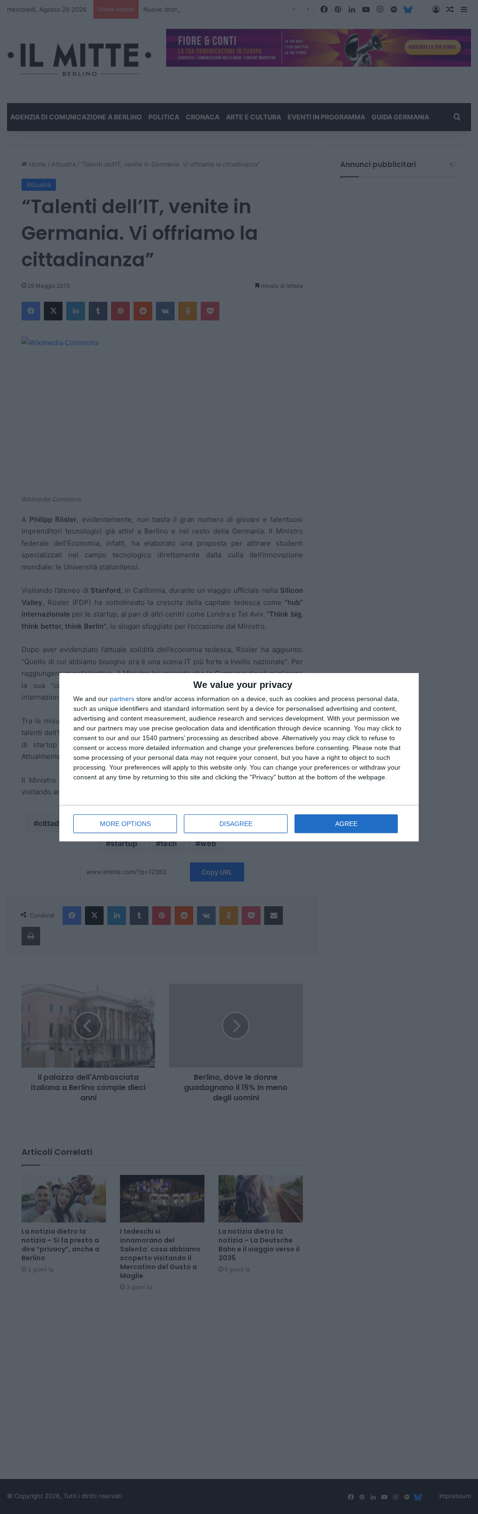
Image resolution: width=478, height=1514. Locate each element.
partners (122, 698)
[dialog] (239, 757)
